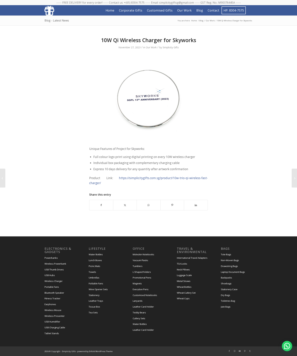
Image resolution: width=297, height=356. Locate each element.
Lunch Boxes (95, 260)
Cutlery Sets (139, 318)
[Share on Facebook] (101, 205)
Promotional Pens (142, 277)
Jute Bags (225, 306)
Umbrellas (94, 277)
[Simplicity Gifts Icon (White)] (49, 10)
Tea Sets (93, 312)
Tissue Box (94, 306)
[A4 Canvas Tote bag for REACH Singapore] (2, 178)
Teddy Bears (139, 312)
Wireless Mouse (53, 310)
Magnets (137, 283)
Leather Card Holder (143, 306)
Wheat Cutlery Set (186, 292)
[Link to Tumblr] (249, 351)
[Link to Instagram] (234, 351)
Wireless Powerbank (55, 263)
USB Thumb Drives (54, 269)
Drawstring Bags (229, 266)
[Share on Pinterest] (172, 205)
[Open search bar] (249, 10)
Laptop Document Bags (233, 271)
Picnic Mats (94, 266)
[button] (287, 346)
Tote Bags (226, 254)
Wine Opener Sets (98, 289)
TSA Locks (182, 263)
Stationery (94, 295)
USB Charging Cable (55, 327)
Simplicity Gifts (171, 47)
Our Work (151, 47)
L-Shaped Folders (142, 271)
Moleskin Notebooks (143, 254)
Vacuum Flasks (140, 260)
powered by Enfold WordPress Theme (95, 351)
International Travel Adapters (192, 257)
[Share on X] (125, 205)
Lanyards (137, 300)
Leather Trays (96, 300)
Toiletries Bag (228, 300)
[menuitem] (110, 10)
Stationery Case (229, 289)
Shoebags (226, 283)
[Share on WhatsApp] (148, 205)
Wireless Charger (54, 281)
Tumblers (137, 266)
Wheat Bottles (184, 286)
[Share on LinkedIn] (196, 205)
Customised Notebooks (145, 295)
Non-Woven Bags (230, 260)
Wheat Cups (183, 298)
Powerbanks (51, 257)
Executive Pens (140, 289)
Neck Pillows (183, 269)
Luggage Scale (184, 275)
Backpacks (226, 277)
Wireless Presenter (55, 315)
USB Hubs (50, 275)
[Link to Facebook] (229, 351)
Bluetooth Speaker (54, 292)
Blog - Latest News (57, 20)
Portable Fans (52, 286)
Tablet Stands (52, 333)
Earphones (50, 304)
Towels (92, 271)
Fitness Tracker (52, 298)
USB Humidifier (52, 321)
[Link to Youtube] (239, 351)
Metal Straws (183, 281)
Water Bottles (96, 254)
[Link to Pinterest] (244, 351)
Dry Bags (225, 295)
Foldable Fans (96, 283)
